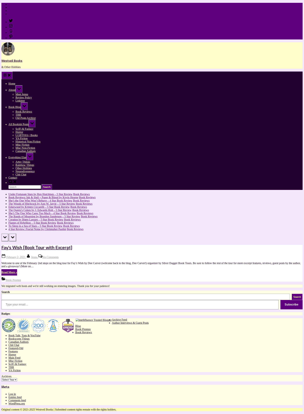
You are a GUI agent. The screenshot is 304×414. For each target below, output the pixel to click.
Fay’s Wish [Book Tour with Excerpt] (36, 248)
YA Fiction (21, 138)
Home (11, 4)
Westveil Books (11, 61)
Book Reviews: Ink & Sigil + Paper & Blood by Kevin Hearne (43, 197)
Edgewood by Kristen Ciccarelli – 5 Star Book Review (39, 206)
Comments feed (17, 400)
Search (5, 292)
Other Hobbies (23, 168)
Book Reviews (23, 111)
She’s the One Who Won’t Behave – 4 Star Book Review (40, 200)
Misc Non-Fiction (25, 147)
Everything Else (17, 157)
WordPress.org (16, 403)
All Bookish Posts (18, 124)
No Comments (50, 257)
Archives (6, 376)
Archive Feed (119, 319)
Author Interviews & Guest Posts (130, 322)
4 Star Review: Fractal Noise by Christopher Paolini (37, 229)
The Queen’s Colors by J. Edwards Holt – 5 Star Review (40, 210)
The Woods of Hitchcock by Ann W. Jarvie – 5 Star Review (41, 203)
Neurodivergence (25, 171)
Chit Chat (20, 174)
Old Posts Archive (25, 117)
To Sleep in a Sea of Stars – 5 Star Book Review (35, 225)
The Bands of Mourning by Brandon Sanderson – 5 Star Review (44, 216)
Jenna (34, 257)
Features (13, 351)
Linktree (13, 10)
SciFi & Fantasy (24, 128)
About (11, 89)
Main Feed (14, 357)
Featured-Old (15, 348)
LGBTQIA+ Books (26, 135)
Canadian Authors (25, 151)
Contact (12, 13)
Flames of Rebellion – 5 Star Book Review (32, 222)
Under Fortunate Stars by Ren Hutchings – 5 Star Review (40, 194)
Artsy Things (22, 161)
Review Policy (16, 7)
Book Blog (14, 107)
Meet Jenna (21, 94)
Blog (78, 326)
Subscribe (291, 304)
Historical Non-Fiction (27, 141)
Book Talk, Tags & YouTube (24, 335)
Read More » (9, 273)
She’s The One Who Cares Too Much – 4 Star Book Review (42, 213)
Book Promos (13, 280)
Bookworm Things (19, 338)
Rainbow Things (24, 164)
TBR (18, 114)
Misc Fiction (22, 144)
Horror (19, 132)
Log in (12, 394)
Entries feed (15, 397)
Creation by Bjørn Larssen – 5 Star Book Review (35, 219)
